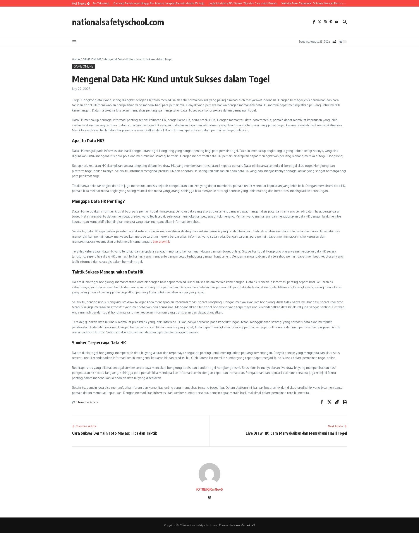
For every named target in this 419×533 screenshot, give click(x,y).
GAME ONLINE (91, 59)
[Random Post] (334, 42)
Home (76, 59)
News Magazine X (244, 525)
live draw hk (161, 241)
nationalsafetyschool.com (118, 21)
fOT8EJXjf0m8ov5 (209, 489)
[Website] (209, 498)
